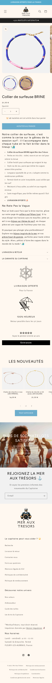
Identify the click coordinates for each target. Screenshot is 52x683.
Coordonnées (36, 673)
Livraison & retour (12, 551)
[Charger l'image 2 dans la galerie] (26, 83)
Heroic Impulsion (34, 628)
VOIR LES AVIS (26, 453)
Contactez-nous (11, 557)
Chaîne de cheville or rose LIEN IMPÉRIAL (12, 393)
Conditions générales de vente (20, 677)
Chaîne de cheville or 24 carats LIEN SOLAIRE (35, 393)
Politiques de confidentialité (16, 575)
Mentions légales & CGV (14, 569)
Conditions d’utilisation (37, 669)
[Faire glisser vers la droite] (31, 406)
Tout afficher (26, 413)
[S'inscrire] (44, 496)
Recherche (9, 545)
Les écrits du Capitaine (14, 615)
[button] (5, 11)
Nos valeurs (9, 597)
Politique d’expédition (22, 673)
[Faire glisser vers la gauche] (20, 406)
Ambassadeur (10, 603)
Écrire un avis (26, 343)
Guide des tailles (11, 609)
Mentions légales (38, 677)
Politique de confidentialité (18, 669)
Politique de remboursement (16, 581)
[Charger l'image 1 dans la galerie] (10, 83)
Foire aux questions (13, 563)
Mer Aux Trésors (18, 665)
